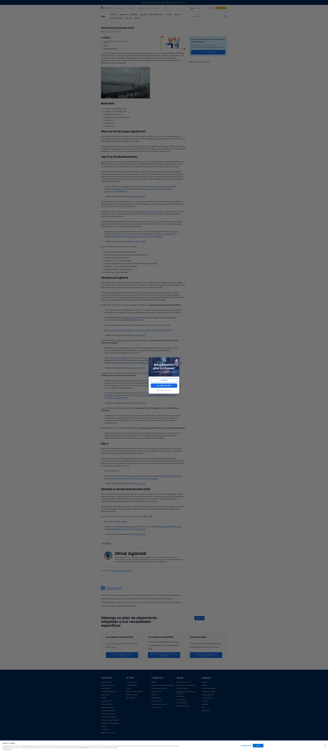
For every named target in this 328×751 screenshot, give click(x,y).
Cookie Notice (7, 749)
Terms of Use (26, 746)
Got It (258, 745)
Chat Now (164, 380)
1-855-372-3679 (165, 386)
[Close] (325, 745)
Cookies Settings (246, 745)
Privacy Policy (84, 747)
